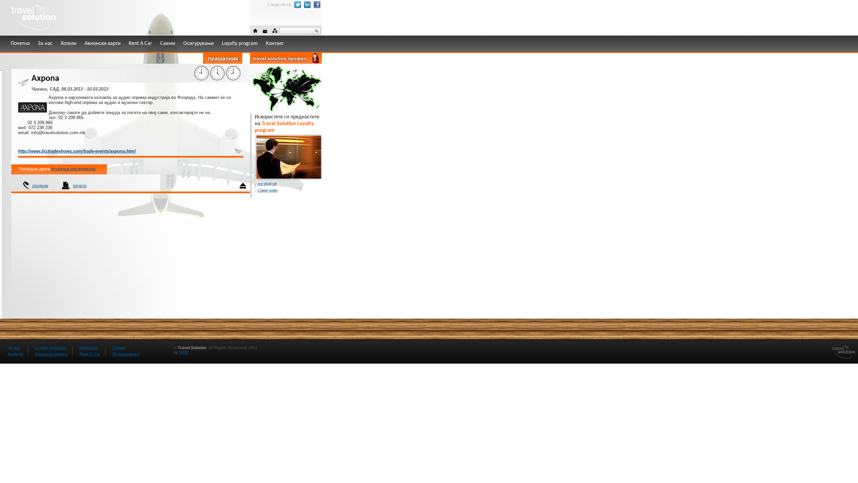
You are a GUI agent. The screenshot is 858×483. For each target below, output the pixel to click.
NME (183, 352)
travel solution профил (280, 58)
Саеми (167, 43)
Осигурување (198, 43)
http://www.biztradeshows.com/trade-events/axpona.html (77, 151)
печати (79, 185)
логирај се (267, 183)
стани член (267, 190)
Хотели (68, 43)
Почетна (20, 43)
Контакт (275, 43)
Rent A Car (140, 43)
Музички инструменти (73, 169)
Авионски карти (102, 43)
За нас (45, 43)
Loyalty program (240, 43)
